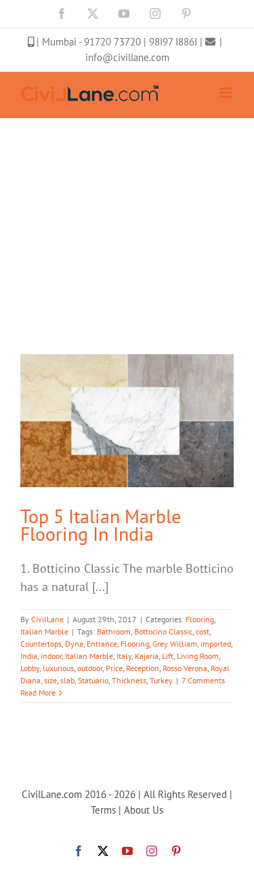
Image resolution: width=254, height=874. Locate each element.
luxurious (58, 668)
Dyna (74, 644)
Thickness (129, 680)
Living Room (198, 656)
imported (215, 644)
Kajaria (146, 656)
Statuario (93, 680)
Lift (167, 656)
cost (202, 631)
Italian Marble (44, 631)
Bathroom (114, 631)
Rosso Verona (185, 668)
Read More (38, 692)
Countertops (41, 644)
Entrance (102, 644)
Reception (142, 668)
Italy (124, 656)
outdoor (89, 668)
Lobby (29, 668)
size (50, 680)
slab (67, 680)
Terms (103, 809)
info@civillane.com (127, 57)
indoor (51, 656)
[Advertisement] (127, 183)
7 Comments (203, 680)
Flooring (200, 619)
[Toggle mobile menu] (226, 93)
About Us (143, 809)
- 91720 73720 (111, 41)
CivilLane (47, 619)
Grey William (174, 644)
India (28, 656)
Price (114, 668)
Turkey (161, 680)
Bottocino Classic (163, 631)
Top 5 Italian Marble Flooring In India (100, 525)
